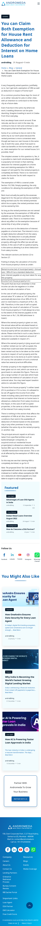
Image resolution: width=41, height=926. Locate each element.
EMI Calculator (9, 910)
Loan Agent (7, 902)
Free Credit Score (10, 914)
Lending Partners (10, 873)
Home (3, 68)
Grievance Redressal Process (7, 879)
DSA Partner (8, 906)
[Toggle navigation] (39, 4)
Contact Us (7, 869)
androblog (6, 62)
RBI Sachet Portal (10, 892)
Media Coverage (30, 869)
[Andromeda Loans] (14, 3)
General (5, 16)
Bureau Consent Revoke (9, 887)
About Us (6, 865)
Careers (6, 861)
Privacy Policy (27, 923)
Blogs (25, 861)
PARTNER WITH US (20, 799)
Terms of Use (12, 923)
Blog (11, 68)
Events (26, 865)
